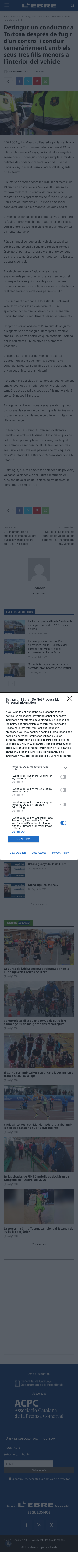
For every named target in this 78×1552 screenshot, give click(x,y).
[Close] (70, 699)
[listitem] (39, 768)
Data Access (39, 852)
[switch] (63, 777)
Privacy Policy (60, 852)
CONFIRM (23, 839)
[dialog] (39, 776)
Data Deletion (17, 852)
